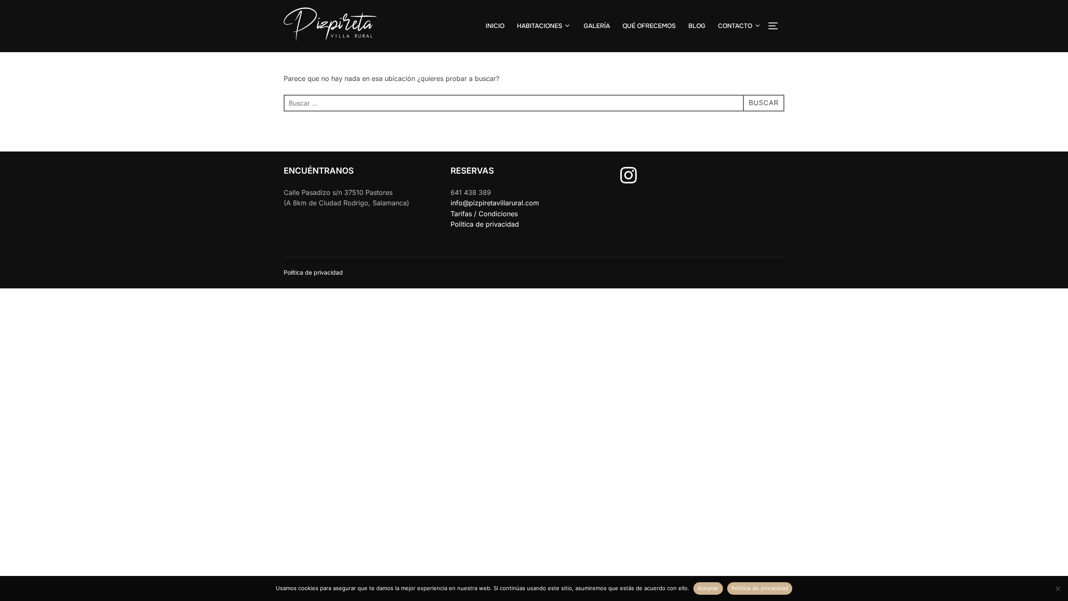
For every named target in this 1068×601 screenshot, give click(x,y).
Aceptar (708, 588)
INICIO (495, 26)
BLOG (696, 26)
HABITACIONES (539, 26)
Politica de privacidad (313, 272)
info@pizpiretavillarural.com (495, 203)
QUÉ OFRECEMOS (649, 26)
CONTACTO (735, 26)
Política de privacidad (485, 224)
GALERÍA (597, 26)
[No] (1057, 588)
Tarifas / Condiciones (484, 214)
